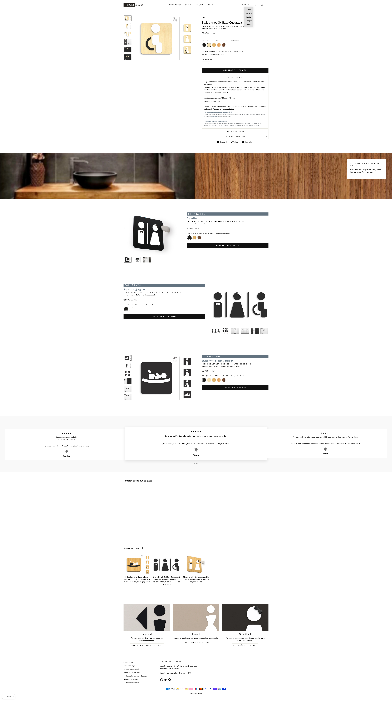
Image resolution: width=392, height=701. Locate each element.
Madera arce (209, 45)
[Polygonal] (147, 617)
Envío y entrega (235, 131)
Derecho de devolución (132, 669)
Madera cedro (219, 45)
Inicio (203, 17)
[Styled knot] (245, 617)
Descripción (235, 78)
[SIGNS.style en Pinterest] (169, 679)
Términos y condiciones (132, 673)
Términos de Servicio (131, 679)
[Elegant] (196, 617)
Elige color (138, 305)
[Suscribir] (189, 673)
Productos (175, 5)
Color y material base (220, 41)
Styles (189, 5)
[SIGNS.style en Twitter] (165, 679)
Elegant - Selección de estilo (196, 642)
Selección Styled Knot (245, 645)
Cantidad (207, 59)
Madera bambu (214, 45)
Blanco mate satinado (131, 309)
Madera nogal (224, 45)
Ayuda (199, 5)
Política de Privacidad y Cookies (135, 676)
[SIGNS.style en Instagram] (161, 679)
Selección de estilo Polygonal (147, 645)
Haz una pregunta (235, 136)
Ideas (210, 5)
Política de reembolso (131, 683)
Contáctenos (128, 662)
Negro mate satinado (204, 45)
